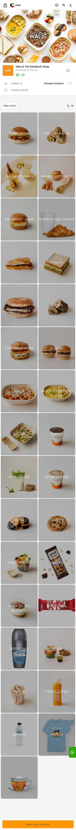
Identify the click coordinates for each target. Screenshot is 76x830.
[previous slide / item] (2, 36)
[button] (38, 70)
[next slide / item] (73, 36)
